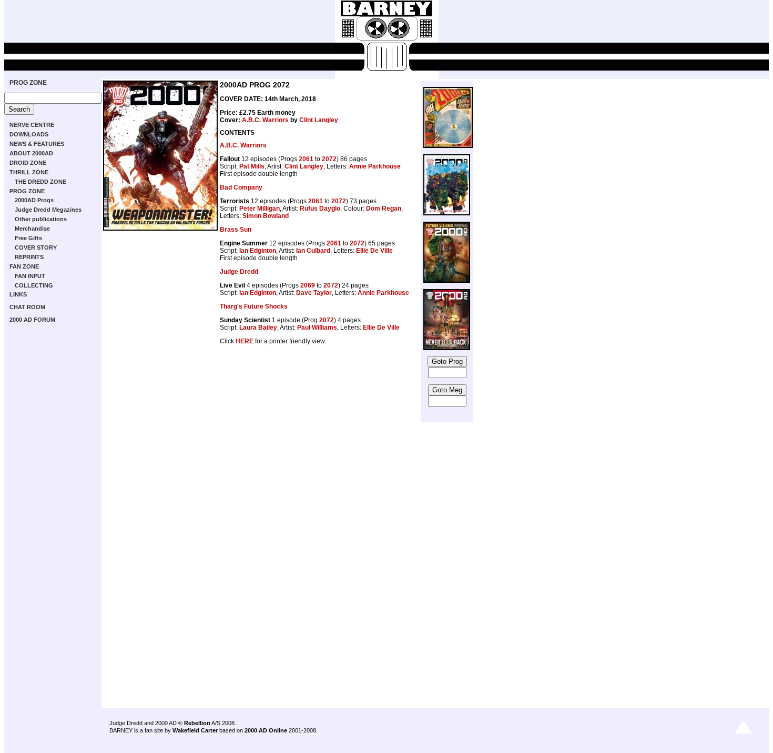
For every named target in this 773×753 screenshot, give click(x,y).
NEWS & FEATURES (36, 144)
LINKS (18, 294)
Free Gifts (28, 238)
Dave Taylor (314, 292)
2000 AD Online (266, 730)
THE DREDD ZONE (40, 182)
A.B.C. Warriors (265, 120)
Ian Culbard (313, 250)
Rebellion (197, 723)
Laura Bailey (258, 327)
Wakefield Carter (195, 730)
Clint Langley (318, 120)
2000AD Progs (34, 200)
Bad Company (241, 187)
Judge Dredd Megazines (48, 209)
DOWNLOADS (28, 134)
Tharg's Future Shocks (254, 306)
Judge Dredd (239, 271)
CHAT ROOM (27, 307)
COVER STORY (36, 247)
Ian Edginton (257, 250)
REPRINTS (29, 257)
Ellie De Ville (374, 250)
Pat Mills (252, 166)
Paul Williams (317, 327)
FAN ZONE (24, 266)
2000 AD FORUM (32, 319)
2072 (329, 159)
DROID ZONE (27, 163)
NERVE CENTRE (31, 125)
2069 (307, 285)
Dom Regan (383, 208)
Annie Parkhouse (375, 166)
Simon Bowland (265, 216)
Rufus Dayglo (320, 208)
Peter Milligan (259, 208)
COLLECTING (34, 285)
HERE (244, 341)
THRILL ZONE (28, 172)
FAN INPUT (30, 276)
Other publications (41, 219)
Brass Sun (235, 229)
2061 (306, 159)
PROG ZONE (28, 82)
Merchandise (32, 228)
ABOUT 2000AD (31, 153)
